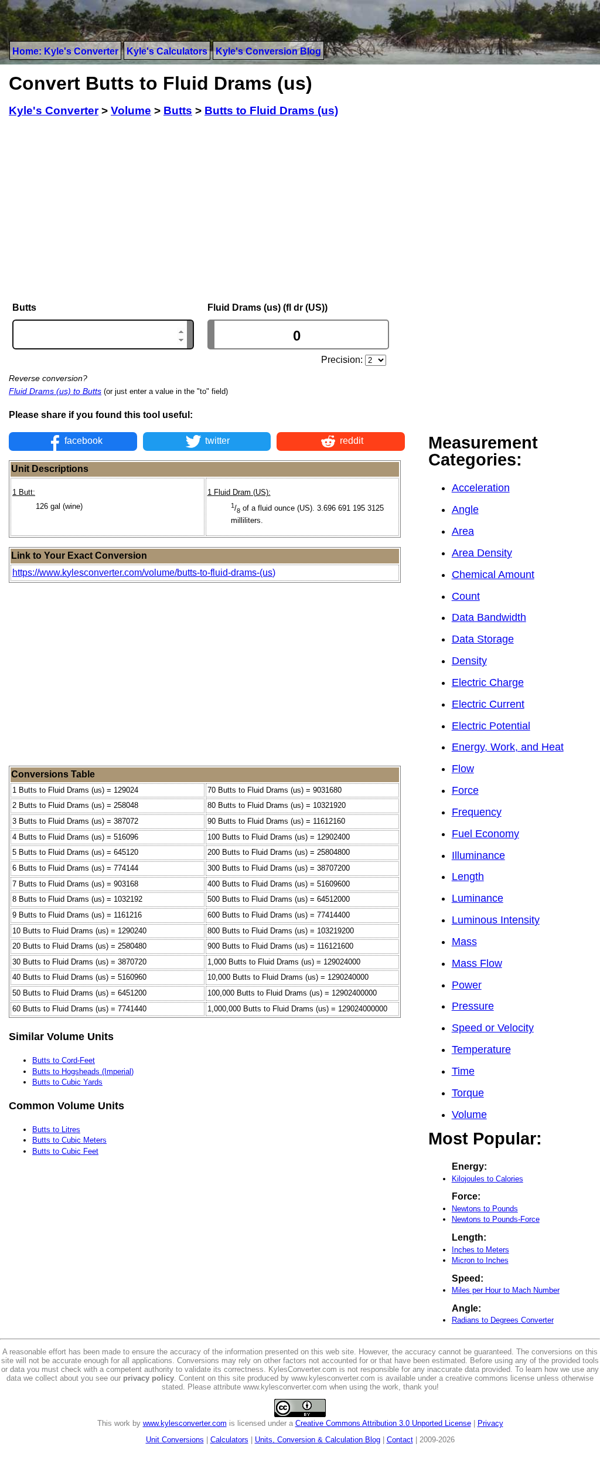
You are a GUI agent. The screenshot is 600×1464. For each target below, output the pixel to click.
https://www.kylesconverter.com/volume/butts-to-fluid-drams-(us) (143, 573)
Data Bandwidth (489, 617)
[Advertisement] (207, 210)
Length (468, 876)
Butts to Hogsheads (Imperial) (83, 1071)
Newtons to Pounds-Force (496, 1219)
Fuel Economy (485, 834)
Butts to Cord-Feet (63, 1060)
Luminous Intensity (496, 920)
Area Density (482, 553)
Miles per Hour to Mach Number (506, 1290)
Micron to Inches (480, 1260)
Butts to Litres (56, 1129)
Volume (469, 1114)
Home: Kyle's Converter (65, 51)
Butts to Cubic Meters (69, 1140)
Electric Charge (488, 682)
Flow (463, 769)
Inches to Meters (480, 1249)
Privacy (490, 1423)
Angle (465, 509)
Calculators (229, 1439)
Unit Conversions (175, 1439)
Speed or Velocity (493, 1028)
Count (466, 596)
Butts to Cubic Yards (67, 1082)
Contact (400, 1439)
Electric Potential (491, 726)
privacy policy (148, 1378)
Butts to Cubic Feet (65, 1151)
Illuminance (478, 855)
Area (463, 531)
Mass (464, 941)
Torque (468, 1093)
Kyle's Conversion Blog (268, 51)
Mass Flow (477, 963)
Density (469, 661)
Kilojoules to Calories (487, 1178)
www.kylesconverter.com (185, 1423)
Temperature (481, 1049)
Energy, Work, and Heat (508, 747)
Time (463, 1071)
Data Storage (483, 639)
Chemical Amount (493, 574)
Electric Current (488, 704)
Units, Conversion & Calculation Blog (317, 1439)
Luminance (477, 898)
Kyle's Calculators (167, 51)
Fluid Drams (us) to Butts (55, 391)
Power (467, 985)
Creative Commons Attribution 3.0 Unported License (383, 1423)
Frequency (477, 812)
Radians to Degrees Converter (503, 1320)
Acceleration (481, 488)
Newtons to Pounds (485, 1208)
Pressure (473, 1006)
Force (465, 790)
